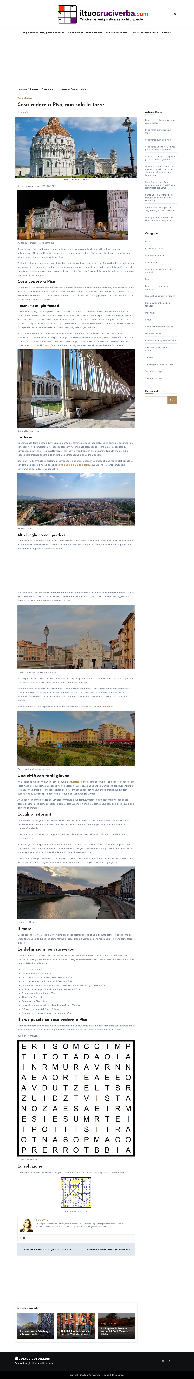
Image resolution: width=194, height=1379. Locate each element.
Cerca (172, 400)
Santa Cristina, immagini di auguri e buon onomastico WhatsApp (159, 198)
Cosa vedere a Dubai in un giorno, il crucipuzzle (47, 1249)
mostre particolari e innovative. (97, 706)
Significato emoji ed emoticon (160, 340)
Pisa (32, 287)
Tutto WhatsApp (153, 371)
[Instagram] (20, 1237)
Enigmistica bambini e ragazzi (160, 296)
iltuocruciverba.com (32, 1359)
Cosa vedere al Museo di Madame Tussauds (106, 1249)
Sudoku (149, 357)
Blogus (105, 1375)
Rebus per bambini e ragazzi (159, 326)
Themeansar (118, 1375)
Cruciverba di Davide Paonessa (85, 33)
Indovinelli (150, 313)
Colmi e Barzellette (155, 255)
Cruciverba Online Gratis (145, 33)
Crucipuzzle (151, 262)
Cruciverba (150, 279)
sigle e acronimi (153, 333)
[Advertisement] (97, 61)
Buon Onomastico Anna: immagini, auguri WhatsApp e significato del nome (160, 185)
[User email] (24, 1237)
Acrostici (149, 241)
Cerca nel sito (154, 391)
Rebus (148, 320)
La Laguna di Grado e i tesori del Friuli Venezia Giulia (114, 1332)
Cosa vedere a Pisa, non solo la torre (60, 105)
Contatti (166, 33)
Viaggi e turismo (24, 98)
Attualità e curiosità (29, 1324)
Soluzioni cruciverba (117, 33)
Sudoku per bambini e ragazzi (160, 364)
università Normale (78, 781)
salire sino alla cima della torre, (73, 465)
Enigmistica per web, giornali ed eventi (44, 33)
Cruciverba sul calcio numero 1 (160, 140)
